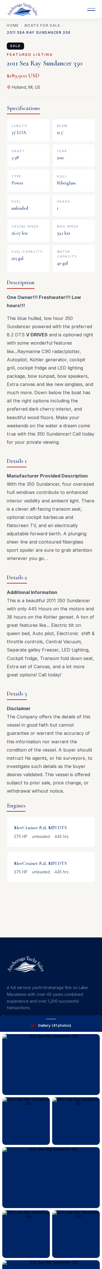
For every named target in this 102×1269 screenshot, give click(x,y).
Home (13, 25)
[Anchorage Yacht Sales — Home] (22, 9)
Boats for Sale (42, 25)
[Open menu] (91, 9)
